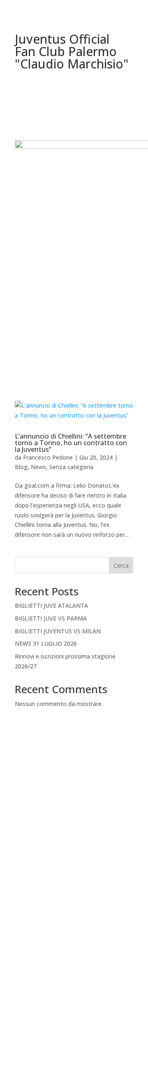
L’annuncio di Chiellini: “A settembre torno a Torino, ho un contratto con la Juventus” (71, 443)
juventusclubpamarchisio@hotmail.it (74, 1043)
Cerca (121, 565)
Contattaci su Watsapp (74, 1002)
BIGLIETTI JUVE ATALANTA (51, 605)
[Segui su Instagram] (82, 970)
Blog (21, 467)
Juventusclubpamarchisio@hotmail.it (74, 856)
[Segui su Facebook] (65, 970)
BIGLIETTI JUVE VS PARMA (51, 618)
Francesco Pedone (48, 457)
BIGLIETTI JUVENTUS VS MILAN (58, 631)
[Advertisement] (74, 298)
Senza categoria (71, 467)
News (38, 467)
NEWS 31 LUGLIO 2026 (46, 643)
